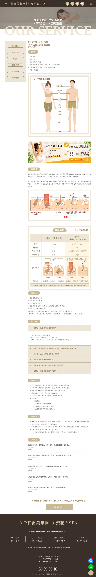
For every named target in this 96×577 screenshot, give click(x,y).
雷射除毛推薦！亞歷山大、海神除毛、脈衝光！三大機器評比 (49, 445)
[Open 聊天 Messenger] (90, 560)
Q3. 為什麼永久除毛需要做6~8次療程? (44, 354)
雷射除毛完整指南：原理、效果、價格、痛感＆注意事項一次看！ (50, 455)
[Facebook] (72, 4)
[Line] (67, 4)
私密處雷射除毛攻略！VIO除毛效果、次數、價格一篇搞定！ (48, 477)
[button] (90, 3)
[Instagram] (77, 4)
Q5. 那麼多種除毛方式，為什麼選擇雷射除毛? (47, 365)
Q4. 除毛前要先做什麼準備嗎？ (41, 360)
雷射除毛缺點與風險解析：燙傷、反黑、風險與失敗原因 (47, 487)
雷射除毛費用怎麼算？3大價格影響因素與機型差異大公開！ (48, 466)
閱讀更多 (30, 449)
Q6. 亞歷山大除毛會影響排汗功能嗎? (44, 371)
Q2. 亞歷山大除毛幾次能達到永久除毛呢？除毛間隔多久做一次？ (54, 348)
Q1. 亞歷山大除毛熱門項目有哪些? (43, 328)
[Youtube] (82, 4)
